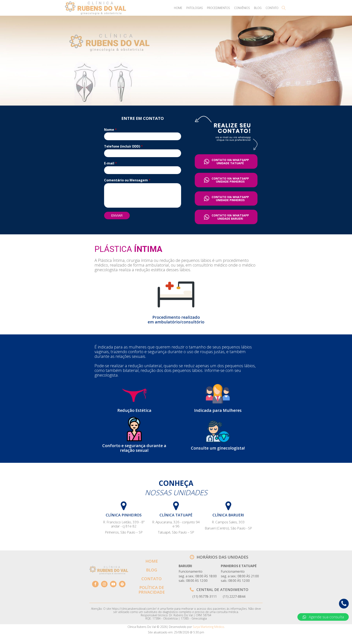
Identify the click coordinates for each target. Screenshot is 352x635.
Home (178, 8)
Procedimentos (218, 8)
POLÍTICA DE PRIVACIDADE (152, 589)
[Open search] (283, 8)
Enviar (117, 215)
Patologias (194, 8)
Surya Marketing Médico (208, 627)
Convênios (242, 8)
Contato (272, 8)
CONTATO (151, 578)
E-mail (110, 163)
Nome (110, 130)
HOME (151, 561)
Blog (258, 8)
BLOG (151, 570)
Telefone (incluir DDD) (123, 146)
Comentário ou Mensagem (127, 180)
